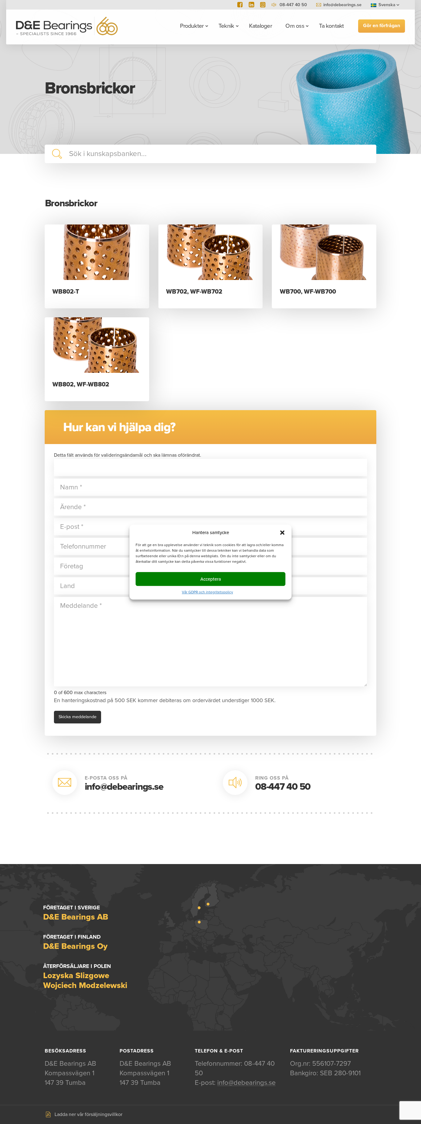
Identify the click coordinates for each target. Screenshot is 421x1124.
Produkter (191, 26)
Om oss (294, 26)
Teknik (226, 26)
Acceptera (210, 579)
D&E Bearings (67, 26)
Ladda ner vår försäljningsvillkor (88, 1114)
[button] (282, 532)
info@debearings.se (342, 4)
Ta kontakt (331, 26)
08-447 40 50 (282, 787)
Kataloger (260, 26)
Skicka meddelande (77, 716)
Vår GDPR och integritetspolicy (207, 592)
